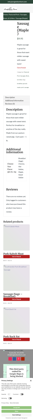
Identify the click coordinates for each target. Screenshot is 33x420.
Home (5, 14)
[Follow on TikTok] (18, 359)
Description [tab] (10, 97)
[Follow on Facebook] (14, 359)
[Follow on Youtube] (23, 359)
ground (25, 83)
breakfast (19, 83)
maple (19, 87)
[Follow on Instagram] (10, 359)
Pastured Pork (14, 14)
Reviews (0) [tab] (10, 104)
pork (22, 87)
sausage (26, 87)
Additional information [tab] (14, 100)
